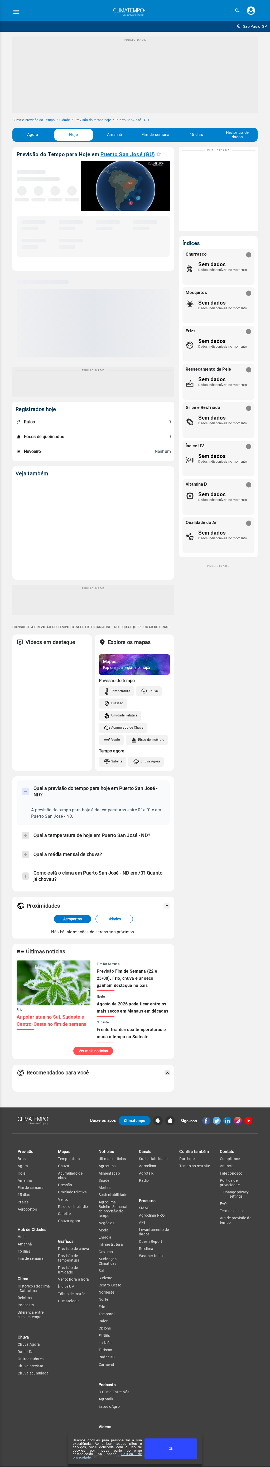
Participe (187, 1159)
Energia (105, 1237)
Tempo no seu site (194, 1166)
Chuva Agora (150, 761)
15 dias (196, 134)
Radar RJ (25, 1352)
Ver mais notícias (93, 1051)
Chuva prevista (30, 1366)
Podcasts (26, 1305)
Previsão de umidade (68, 1270)
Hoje (73, 134)
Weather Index (151, 1256)
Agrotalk (106, 1399)
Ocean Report (150, 1241)
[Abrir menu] (16, 12)
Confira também (194, 1151)
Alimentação (109, 1173)
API (142, 1222)
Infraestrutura (111, 1244)
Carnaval (106, 1364)
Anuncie (227, 1166)
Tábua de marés (71, 1294)
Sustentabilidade (113, 1195)
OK (171, 1449)
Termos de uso (232, 1211)
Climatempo (134, 1121)
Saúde (104, 1180)
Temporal (106, 1314)
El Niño (104, 1335)
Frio (102, 1307)
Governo (106, 1252)
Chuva (153, 691)
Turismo (105, 1350)
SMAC (144, 1208)
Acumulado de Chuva (127, 727)
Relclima (25, 1298)
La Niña (105, 1343)
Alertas (105, 1187)
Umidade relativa (72, 1192)
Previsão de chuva (73, 1249)
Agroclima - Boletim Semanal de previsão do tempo (113, 1209)
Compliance (230, 1159)
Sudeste (105, 1278)
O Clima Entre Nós (114, 1392)
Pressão (117, 703)
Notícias (106, 1151)
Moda (103, 1230)
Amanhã (114, 134)
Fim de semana (156, 134)
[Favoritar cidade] (158, 154)
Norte (103, 1299)
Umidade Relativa (124, 715)
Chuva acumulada (33, 1373)
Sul (101, 1270)
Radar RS (106, 1357)
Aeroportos (72, 919)
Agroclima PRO (152, 1215)
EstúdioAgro (109, 1406)
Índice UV (66, 1286)
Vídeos (105, 1426)
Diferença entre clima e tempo (31, 1314)
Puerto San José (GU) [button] (127, 154)
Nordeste (106, 1292)
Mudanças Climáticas (108, 1261)
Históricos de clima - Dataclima (34, 1288)
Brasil (22, 1159)
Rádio (144, 1180)
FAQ (223, 1204)
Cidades (114, 919)
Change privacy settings (236, 1194)
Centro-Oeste (110, 1285)
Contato (227, 1151)
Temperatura (120, 691)
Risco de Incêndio (151, 740)
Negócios (106, 1223)
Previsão (25, 1151)
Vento (115, 740)
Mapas (64, 1151)
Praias (23, 1202)
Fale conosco (231, 1173)
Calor (103, 1321)
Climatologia (69, 1301)
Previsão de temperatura (68, 1258)
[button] (237, 10)
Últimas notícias (112, 1159)
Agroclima (107, 1166)
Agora (32, 134)
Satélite (116, 761)
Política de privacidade (230, 1182)
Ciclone (105, 1328)
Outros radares (31, 1359)
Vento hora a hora (73, 1279)
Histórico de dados (237, 134)
